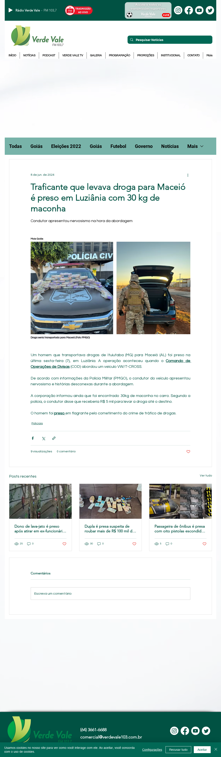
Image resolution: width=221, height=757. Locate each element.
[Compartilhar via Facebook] (33, 438)
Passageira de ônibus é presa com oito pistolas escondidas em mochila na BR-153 (180, 528)
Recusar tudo (178, 749)
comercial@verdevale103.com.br (111, 737)
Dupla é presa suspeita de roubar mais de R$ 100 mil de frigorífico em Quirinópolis (109, 528)
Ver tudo (206, 475)
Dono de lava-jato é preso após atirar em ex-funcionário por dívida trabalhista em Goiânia (39, 528)
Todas (15, 146)
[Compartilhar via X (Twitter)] (43, 438)
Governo (144, 146)
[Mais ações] (187, 174)
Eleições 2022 (66, 146)
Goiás (36, 146)
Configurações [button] (152, 749)
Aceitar (202, 749)
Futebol (118, 146)
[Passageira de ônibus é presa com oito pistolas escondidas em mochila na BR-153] (180, 501)
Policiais (37, 423)
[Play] (11, 10)
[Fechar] (215, 750)
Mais (192, 146)
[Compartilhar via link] (54, 438)
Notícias (170, 146)
